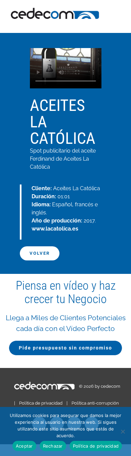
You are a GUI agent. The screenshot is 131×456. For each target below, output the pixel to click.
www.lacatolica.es (55, 228)
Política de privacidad (40, 403)
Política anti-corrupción (95, 403)
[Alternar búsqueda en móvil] (118, 22)
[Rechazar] (122, 431)
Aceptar (24, 446)
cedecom (110, 386)
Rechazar (53, 446)
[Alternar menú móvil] (118, 15)
